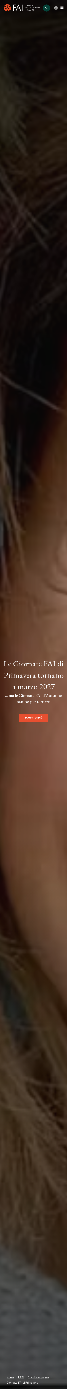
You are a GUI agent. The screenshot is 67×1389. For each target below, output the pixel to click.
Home (10, 1377)
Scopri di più (33, 717)
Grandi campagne (38, 1377)
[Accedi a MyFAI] (56, 8)
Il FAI (21, 1377)
